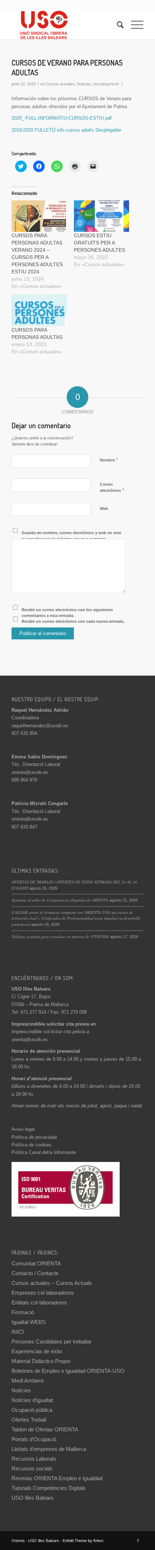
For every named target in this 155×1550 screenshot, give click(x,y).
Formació (23, 1312)
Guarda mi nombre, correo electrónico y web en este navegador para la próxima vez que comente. (71, 536)
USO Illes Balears (33, 1498)
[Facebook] (138, 1540)
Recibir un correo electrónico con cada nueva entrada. (73, 621)
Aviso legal (23, 1129)
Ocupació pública (32, 1410)
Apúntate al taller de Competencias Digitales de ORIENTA (60, 900)
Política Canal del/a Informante (44, 1152)
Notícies (21, 1390)
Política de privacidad (34, 1137)
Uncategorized (106, 84)
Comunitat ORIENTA (36, 1263)
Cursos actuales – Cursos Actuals (52, 1283)
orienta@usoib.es (30, 772)
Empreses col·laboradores (43, 1293)
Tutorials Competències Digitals (49, 1488)
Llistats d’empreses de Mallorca (49, 1449)
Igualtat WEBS (29, 1322)
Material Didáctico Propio (41, 1361)
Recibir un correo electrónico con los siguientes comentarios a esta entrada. (67, 613)
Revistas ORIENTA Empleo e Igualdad (57, 1478)
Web (104, 508)
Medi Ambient (28, 1380)
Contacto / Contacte (35, 1273)
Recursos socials (32, 1468)
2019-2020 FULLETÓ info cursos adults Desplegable (66, 130)
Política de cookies (32, 1144)
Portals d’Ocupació (34, 1439)
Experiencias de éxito (37, 1351)
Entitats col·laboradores (39, 1302)
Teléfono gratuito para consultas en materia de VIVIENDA (60, 936)
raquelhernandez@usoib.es (40, 725)
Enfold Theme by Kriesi (83, 1540)
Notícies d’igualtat (32, 1400)
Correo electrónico (112, 487)
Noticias (84, 84)
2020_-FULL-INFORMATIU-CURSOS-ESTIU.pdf (62, 118)
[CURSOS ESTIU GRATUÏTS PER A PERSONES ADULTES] (101, 216)
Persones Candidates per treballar (52, 1341)
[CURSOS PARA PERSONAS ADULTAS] (39, 310)
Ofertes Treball (29, 1420)
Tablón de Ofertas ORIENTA (45, 1429)
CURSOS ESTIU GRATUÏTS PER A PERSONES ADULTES (99, 243)
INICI (18, 1332)
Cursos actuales (60, 84)
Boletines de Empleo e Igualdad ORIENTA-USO (68, 1371)
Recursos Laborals (34, 1459)
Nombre (109, 460)
